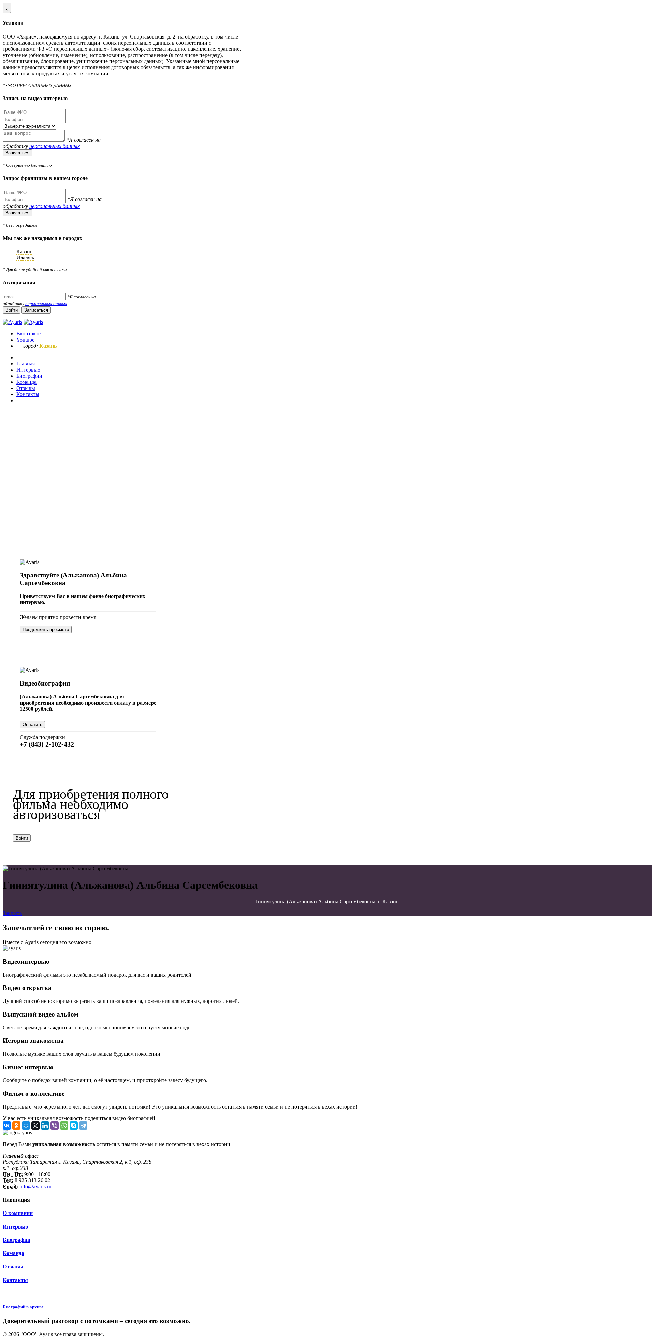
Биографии (16, 1240)
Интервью (15, 1227)
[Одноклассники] (16, 1125)
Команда (13, 1253)
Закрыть (12, 913)
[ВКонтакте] (7, 1125)
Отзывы (13, 1266)
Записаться (17, 152)
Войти (22, 838)
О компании (18, 1213)
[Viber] (54, 1125)
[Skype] (74, 1125)
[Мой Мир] (26, 1125)
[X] (35, 1125)
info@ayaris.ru (35, 1186)
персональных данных (54, 146)
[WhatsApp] (64, 1125)
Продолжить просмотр (46, 629)
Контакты (15, 1280)
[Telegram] (83, 1125)
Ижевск (25, 257)
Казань (24, 251)
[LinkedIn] (45, 1125)
